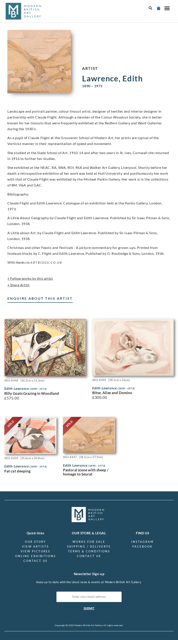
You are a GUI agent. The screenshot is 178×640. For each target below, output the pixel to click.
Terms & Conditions (89, 551)
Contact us (35, 561)
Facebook (142, 546)
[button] (150, 8)
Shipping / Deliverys (89, 546)
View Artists (35, 546)
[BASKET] (158, 8)
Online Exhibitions (35, 556)
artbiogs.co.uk (46, 262)
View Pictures (35, 551)
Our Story (35, 541)
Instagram (142, 541)
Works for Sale (89, 541)
